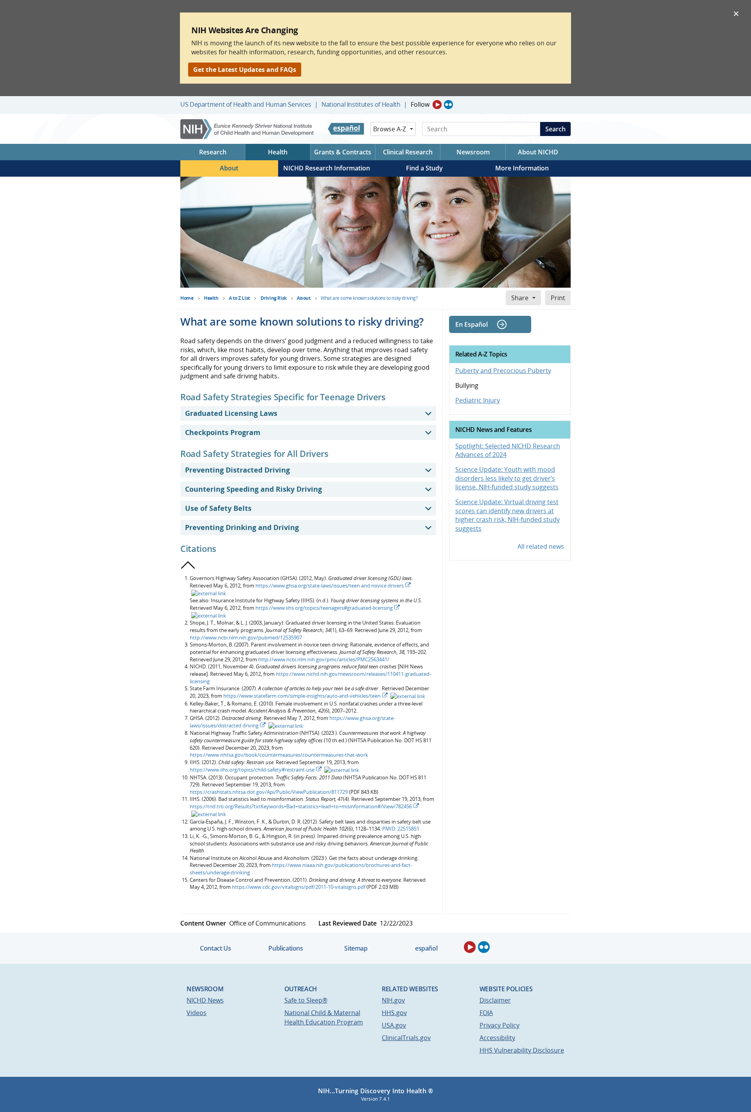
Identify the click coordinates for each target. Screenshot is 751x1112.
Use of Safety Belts (218, 508)
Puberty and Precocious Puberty (503, 370)
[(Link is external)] (208, 592)
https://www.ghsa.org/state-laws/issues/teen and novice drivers (329, 585)
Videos (197, 1012)
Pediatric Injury (477, 400)
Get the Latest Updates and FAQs (244, 69)
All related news (540, 546)
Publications (285, 948)
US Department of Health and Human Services (245, 104)
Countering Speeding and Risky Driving (253, 489)
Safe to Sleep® (305, 1000)
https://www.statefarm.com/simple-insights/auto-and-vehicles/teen (302, 695)
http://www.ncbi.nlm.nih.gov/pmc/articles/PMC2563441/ (323, 659)
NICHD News (205, 1000)
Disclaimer (495, 1000)
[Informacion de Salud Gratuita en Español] (346, 129)
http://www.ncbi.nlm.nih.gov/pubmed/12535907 (246, 637)
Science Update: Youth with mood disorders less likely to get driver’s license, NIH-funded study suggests (507, 478)
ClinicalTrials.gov (406, 1037)
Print (558, 298)
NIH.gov (393, 1000)
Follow (420, 104)
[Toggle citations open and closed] (188, 565)
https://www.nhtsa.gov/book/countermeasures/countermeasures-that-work (279, 754)
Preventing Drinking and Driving (242, 527)
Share (519, 298)
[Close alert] (736, 13)
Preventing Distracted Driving (237, 470)
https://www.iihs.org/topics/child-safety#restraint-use (252, 769)
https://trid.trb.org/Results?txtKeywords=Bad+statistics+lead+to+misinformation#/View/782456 (301, 806)
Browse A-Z (389, 129)
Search (555, 129)
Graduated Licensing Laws (231, 413)
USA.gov (394, 1025)
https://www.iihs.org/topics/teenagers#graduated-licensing (324, 607)
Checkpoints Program (223, 432)
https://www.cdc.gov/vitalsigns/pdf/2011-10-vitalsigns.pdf (298, 886)
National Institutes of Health (361, 104)
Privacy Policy (499, 1025)
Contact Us (215, 948)
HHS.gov (394, 1012)
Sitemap (355, 948)
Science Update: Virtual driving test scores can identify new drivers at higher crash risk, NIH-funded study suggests (507, 515)
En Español (471, 324)
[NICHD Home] (247, 129)
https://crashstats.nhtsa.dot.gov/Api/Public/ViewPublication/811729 (269, 791)
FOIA (486, 1012)
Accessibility (497, 1037)
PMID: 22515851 (400, 828)
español (426, 948)
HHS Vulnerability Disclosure (522, 1050)
